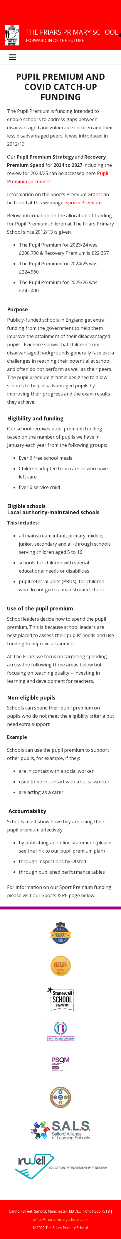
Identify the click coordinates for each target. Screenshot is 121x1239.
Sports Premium (83, 202)
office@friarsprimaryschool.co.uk (60, 1219)
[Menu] (60, 57)
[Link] (12, 35)
